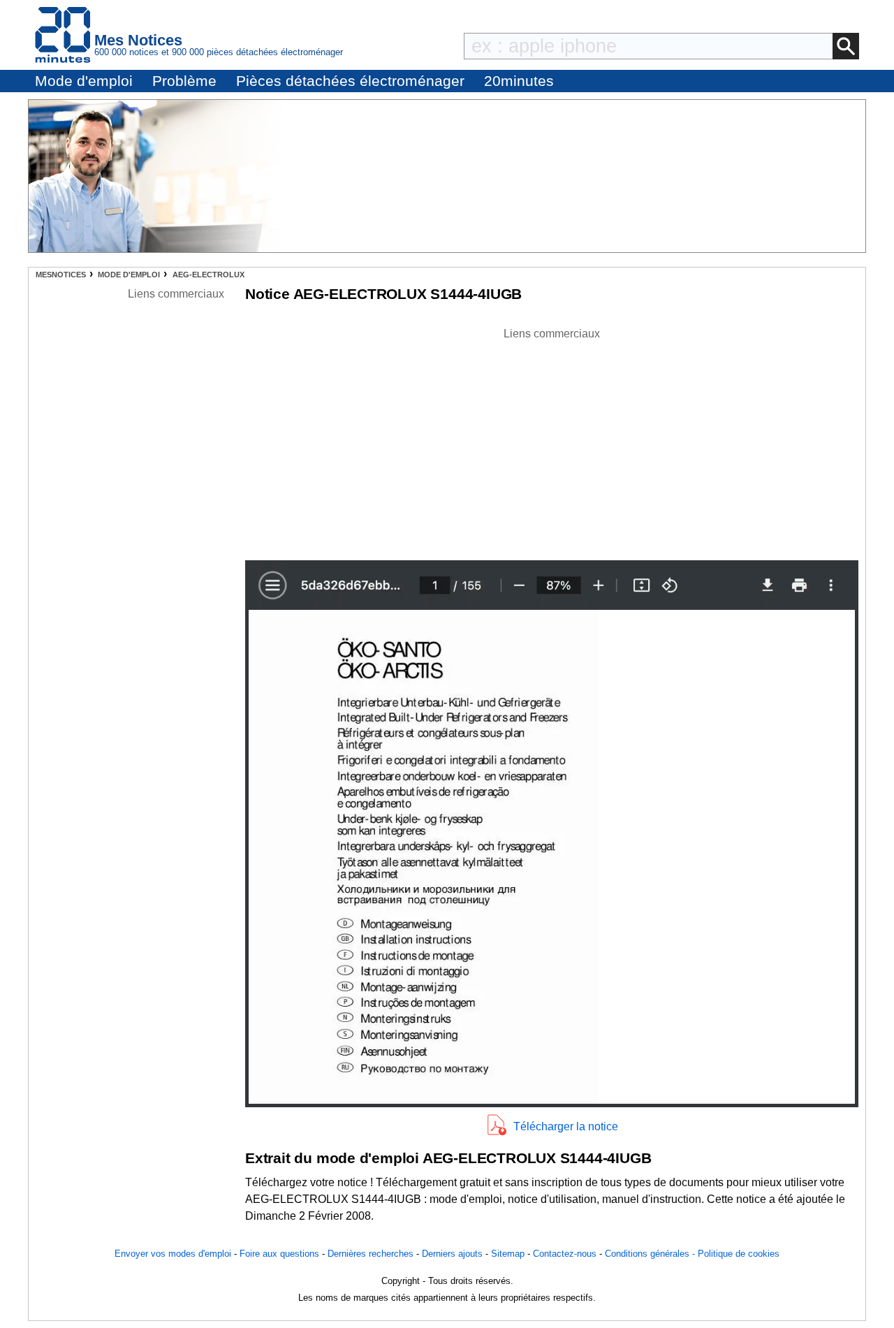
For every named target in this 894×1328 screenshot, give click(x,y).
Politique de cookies (738, 1253)
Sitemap (508, 1253)
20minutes (519, 81)
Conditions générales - (651, 1253)
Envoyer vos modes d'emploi (173, 1253)
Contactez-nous (564, 1253)
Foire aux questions (279, 1253)
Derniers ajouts (452, 1253)
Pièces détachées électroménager (350, 81)
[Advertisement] (551, 440)
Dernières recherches (370, 1253)
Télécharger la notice (565, 1126)
